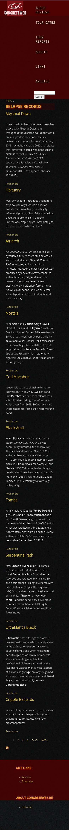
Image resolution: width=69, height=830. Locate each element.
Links (40, 67)
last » (45, 740)
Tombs (11, 500)
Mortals (12, 313)
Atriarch (12, 241)
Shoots (41, 52)
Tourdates (27, 781)
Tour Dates (45, 23)
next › (35, 740)
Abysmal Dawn (18, 114)
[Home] (15, 8)
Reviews (26, 777)
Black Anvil (15, 428)
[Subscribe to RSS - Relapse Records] (7, 748)
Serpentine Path (19, 555)
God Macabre (17, 377)
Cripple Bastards (20, 700)
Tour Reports (42, 40)
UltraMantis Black (21, 628)
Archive (42, 81)
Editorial (26, 807)
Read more (12, 184)
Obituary (13, 190)
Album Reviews (42, 10)
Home (9, 101)
